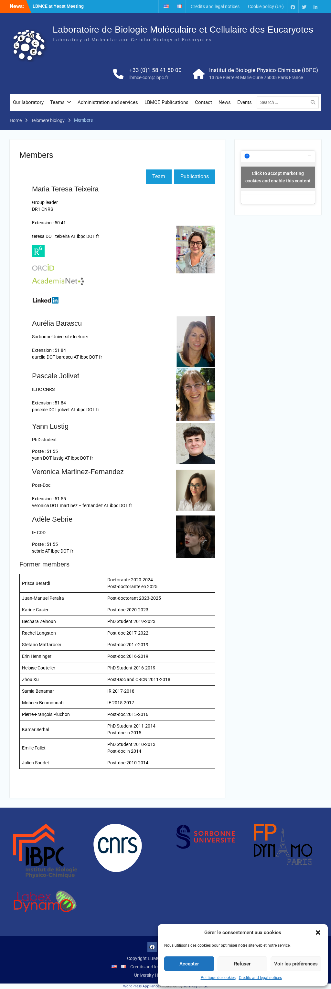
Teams (57, 102)
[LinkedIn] (315, 7)
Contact (203, 102)
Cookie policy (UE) (266, 6)
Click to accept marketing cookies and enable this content (278, 177)
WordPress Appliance (141, 986)
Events (244, 102)
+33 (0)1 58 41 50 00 (155, 70)
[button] (318, 932)
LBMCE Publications (166, 102)
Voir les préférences (296, 964)
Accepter (189, 964)
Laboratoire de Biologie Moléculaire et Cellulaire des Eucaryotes (183, 30)
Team (158, 176)
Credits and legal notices (260, 977)
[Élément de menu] (293, 7)
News (225, 102)
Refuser (242, 964)
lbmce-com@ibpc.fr (148, 77)
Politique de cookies (218, 977)
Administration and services (108, 102)
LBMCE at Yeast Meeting (58, 6)
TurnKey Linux (196, 986)
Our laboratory (28, 102)
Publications (194, 176)
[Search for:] (289, 102)
